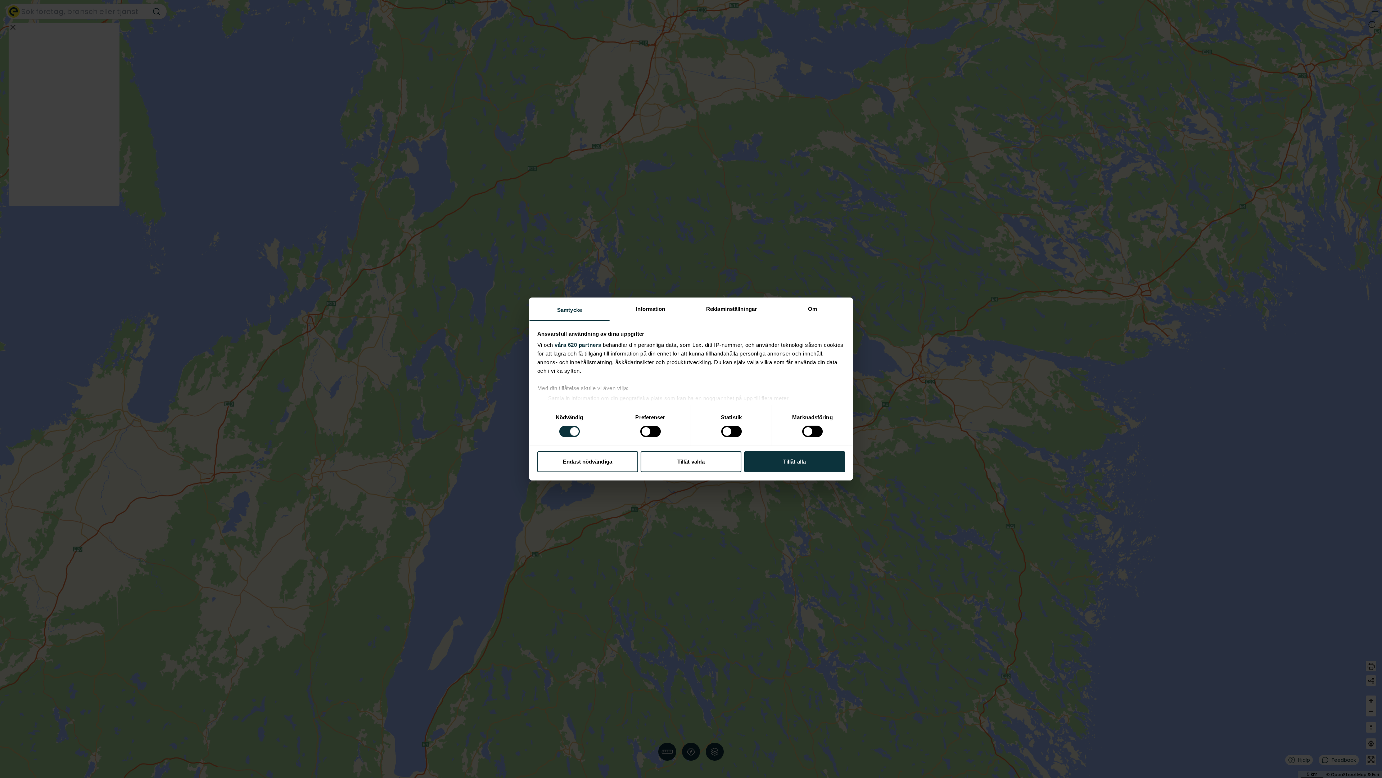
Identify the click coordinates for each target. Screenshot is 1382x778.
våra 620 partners (578, 345)
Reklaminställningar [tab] (731, 309)
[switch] (650, 431)
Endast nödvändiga (587, 462)
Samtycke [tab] (569, 310)
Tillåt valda (691, 462)
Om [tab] (812, 309)
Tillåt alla (794, 462)
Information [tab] (650, 309)
